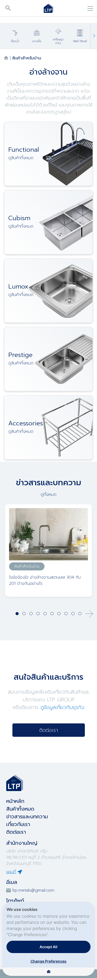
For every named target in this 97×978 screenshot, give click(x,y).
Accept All (48, 947)
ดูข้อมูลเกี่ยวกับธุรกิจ (62, 707)
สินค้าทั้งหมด (20, 809)
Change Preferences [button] (48, 961)
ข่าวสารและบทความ (27, 816)
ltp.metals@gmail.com (33, 890)
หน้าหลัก (15, 801)
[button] (94, 35)
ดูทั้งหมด (48, 494)
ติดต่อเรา (48, 730)
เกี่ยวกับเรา (18, 824)
